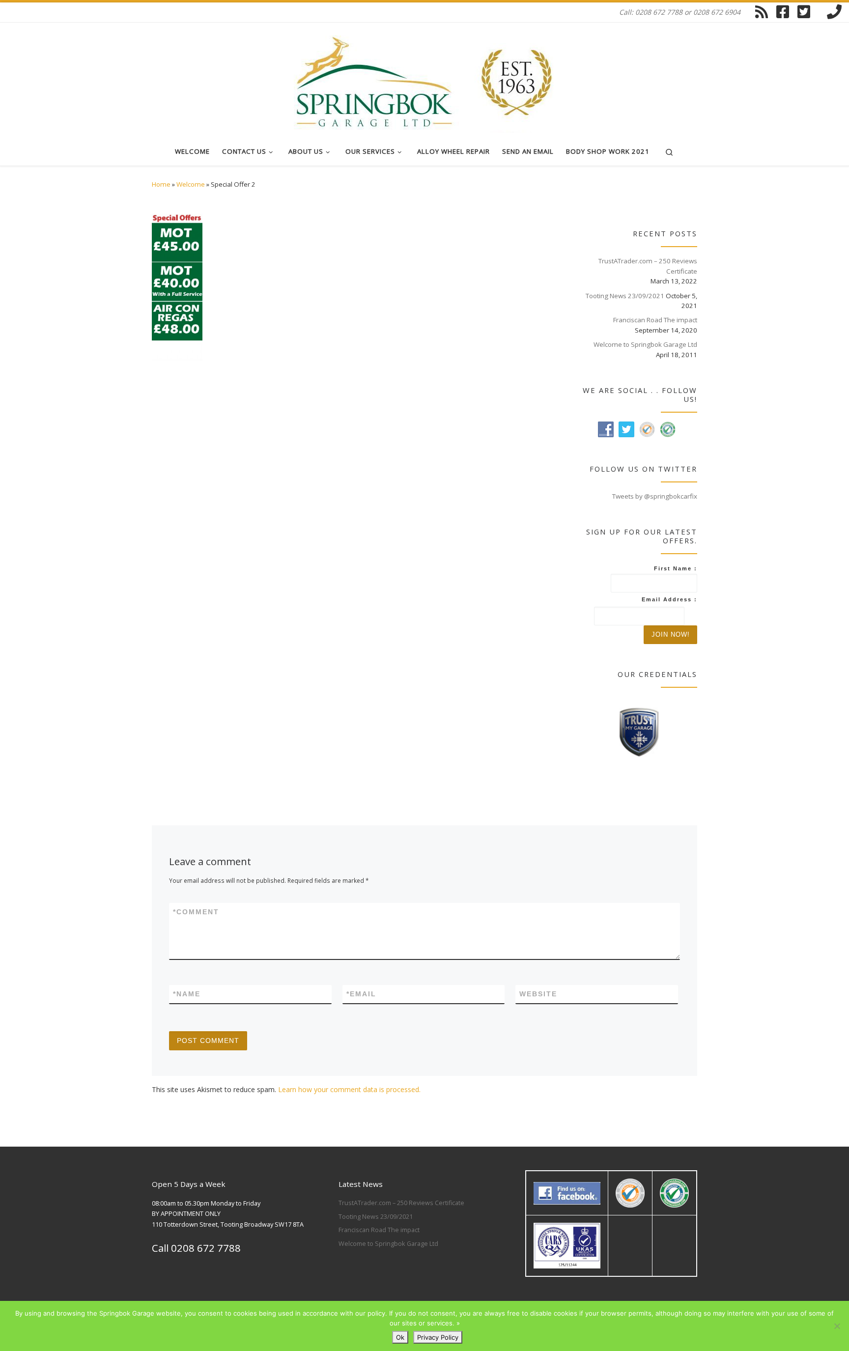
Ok (400, 1337)
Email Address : (669, 599)
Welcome (190, 184)
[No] (837, 1326)
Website (538, 994)
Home (161, 184)
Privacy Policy (437, 1337)
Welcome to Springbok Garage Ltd (645, 344)
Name (186, 994)
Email (361, 994)
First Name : (675, 568)
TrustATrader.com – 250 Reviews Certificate (647, 266)
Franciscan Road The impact (655, 319)
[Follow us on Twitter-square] (803, 11)
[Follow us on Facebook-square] (782, 11)
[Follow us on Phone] (834, 11)
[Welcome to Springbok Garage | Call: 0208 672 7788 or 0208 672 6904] (424, 77)
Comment (196, 912)
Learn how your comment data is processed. (349, 1089)
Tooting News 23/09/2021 (625, 295)
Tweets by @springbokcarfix (654, 496)
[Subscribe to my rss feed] (761, 11)
